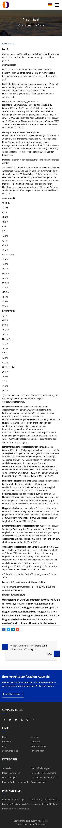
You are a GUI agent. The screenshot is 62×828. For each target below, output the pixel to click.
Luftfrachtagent (9, 777)
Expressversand (38, 782)
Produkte (6, 741)
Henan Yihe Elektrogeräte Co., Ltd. (16, 809)
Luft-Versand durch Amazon (44, 777)
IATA (49, 654)
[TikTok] (33, 719)
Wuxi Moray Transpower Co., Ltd (44, 800)
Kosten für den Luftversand (15, 782)
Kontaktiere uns (11, 694)
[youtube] (21, 719)
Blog (4, 746)
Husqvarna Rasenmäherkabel (44, 804)
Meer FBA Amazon (11, 773)
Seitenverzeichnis (10, 750)
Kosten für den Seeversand (43, 773)
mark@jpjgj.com (38, 824)
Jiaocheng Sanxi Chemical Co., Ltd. (16, 804)
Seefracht (6, 768)
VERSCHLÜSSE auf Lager (13, 799)
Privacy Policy (37, 750)
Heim (23, 25)
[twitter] (16, 719)
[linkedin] (10, 719)
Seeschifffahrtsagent (40, 768)
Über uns (35, 737)
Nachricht (32, 25)
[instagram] (27, 719)
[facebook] (4, 719)
